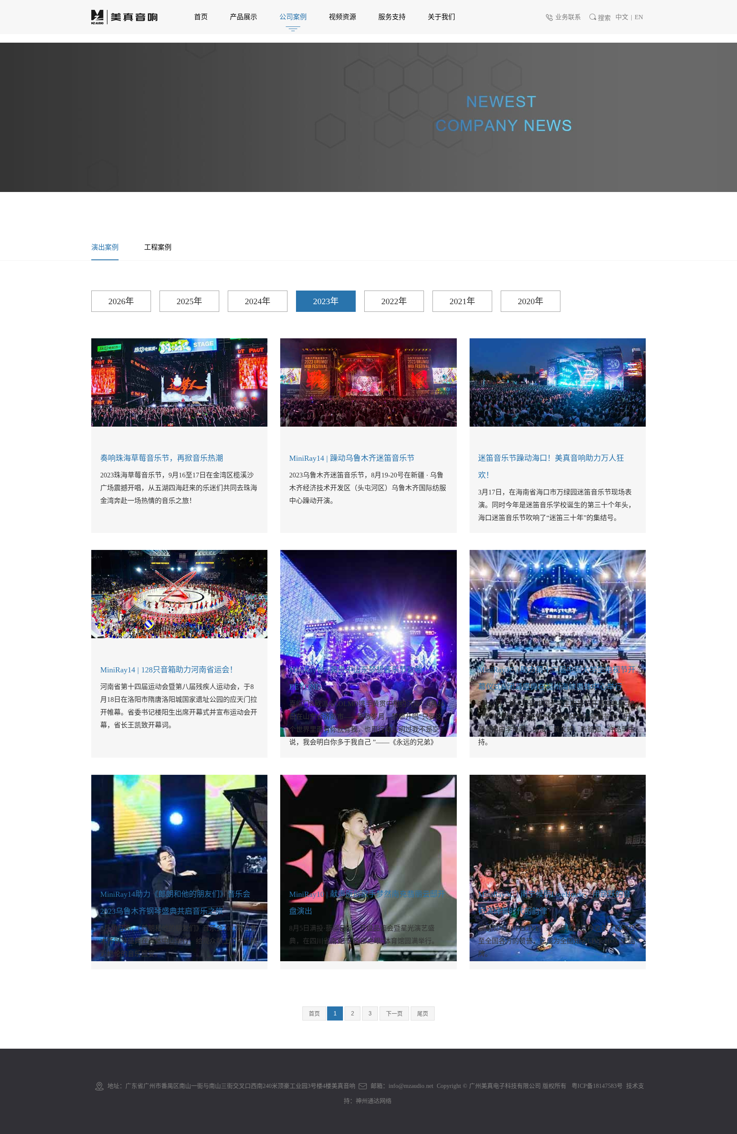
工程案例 (157, 247)
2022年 (394, 301)
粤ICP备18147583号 (597, 1086)
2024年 (257, 301)
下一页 (394, 1013)
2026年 (121, 301)
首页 (314, 1013)
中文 (621, 17)
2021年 (462, 301)
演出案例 (105, 247)
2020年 (530, 301)
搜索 (604, 18)
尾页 (422, 1013)
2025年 (189, 301)
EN (639, 17)
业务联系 (568, 17)
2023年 (326, 301)
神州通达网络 (374, 1101)
